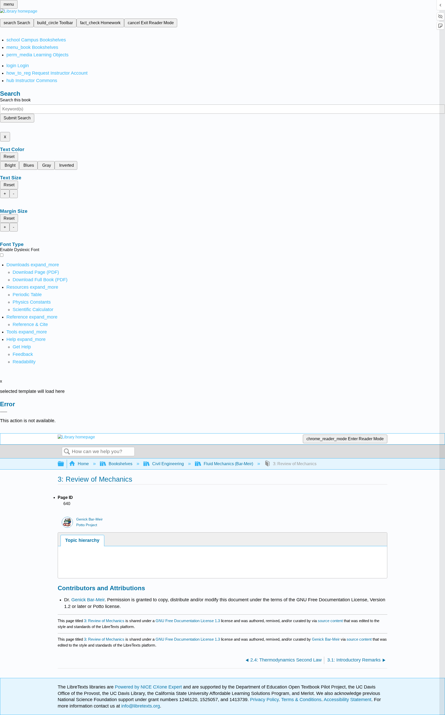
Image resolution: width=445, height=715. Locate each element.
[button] (23, 354)
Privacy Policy (264, 699)
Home (83, 464)
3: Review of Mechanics (104, 621)
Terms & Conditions (301, 699)
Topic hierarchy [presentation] (82, 540)
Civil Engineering (168, 464)
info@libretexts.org (140, 706)
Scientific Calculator (33, 309)
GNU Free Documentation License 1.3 (188, 621)
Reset (9, 156)
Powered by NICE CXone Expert (149, 687)
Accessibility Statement (347, 699)
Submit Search (17, 118)
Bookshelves (120, 464)
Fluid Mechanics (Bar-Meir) (228, 464)
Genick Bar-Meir (89, 519)
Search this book (15, 100)
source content (330, 621)
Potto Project (86, 525)
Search (67, 451)
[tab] (82, 540)
